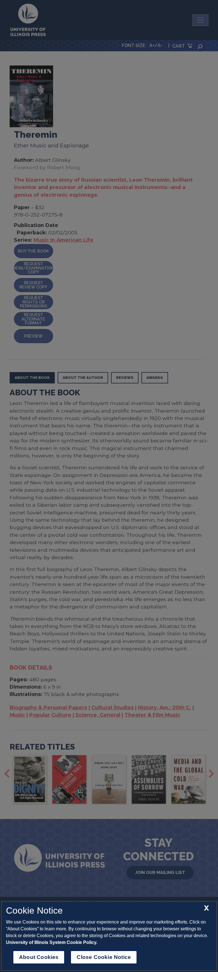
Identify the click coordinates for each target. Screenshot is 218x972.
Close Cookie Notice (104, 957)
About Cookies (38, 957)
